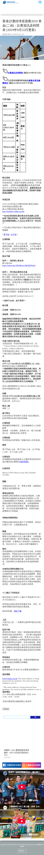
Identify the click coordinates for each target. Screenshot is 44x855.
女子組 (14, 234)
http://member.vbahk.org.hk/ (13, 211)
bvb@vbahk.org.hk (9, 679)
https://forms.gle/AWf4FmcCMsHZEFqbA (19, 265)
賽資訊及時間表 (16, 73)
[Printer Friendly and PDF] (5, 710)
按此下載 (18, 611)
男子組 (6, 234)
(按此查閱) (24, 462)
